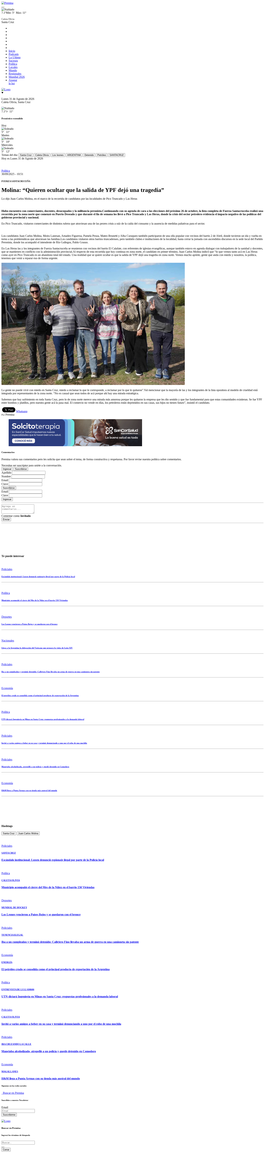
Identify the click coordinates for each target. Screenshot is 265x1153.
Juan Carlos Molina (28, 833)
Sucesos (13, 60)
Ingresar (7, 469)
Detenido (89, 155)
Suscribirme (9, 1114)
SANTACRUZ (117, 155)
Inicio (12, 50)
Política (13, 63)
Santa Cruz (26, 155)
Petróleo (101, 155)
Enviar (6, 519)
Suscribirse (21, 469)
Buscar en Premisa (12, 1092)
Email (4, 1107)
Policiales (6, 569)
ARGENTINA (74, 155)
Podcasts (14, 54)
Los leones (58, 155)
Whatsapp (21, 411)
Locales (13, 67)
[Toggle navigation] (2, 7)
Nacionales (7, 640)
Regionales (15, 73)
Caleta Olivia (42, 155)
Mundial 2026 (17, 76)
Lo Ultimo (15, 57)
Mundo (13, 70)
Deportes (6, 616)
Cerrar (6, 1149)
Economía (7, 688)
